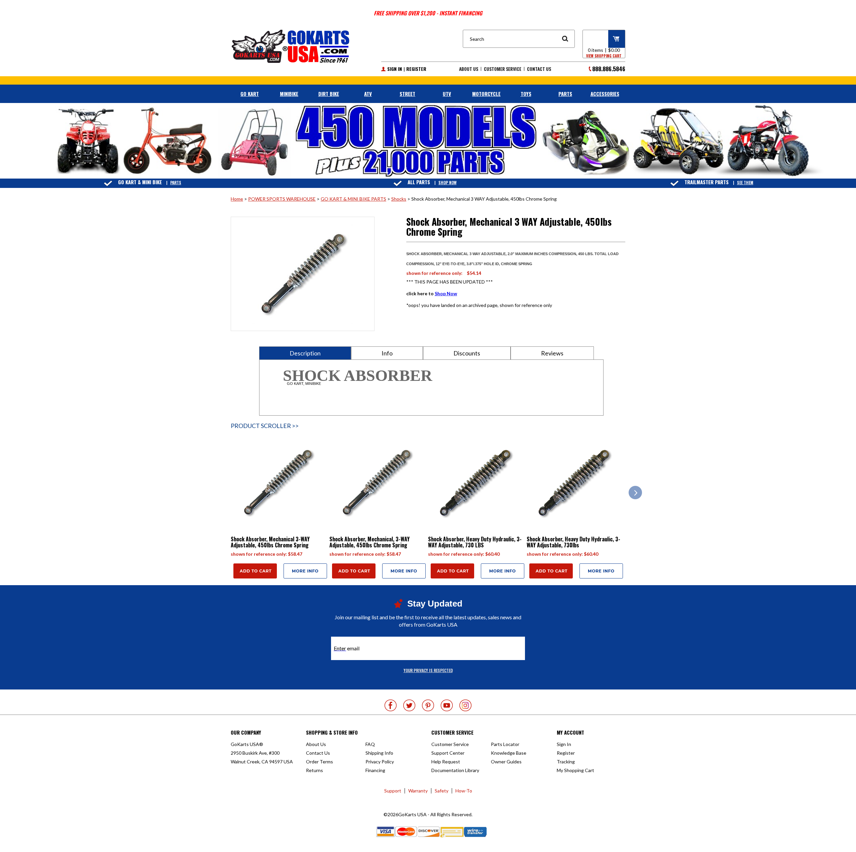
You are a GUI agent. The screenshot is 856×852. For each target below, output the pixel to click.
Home (237, 199)
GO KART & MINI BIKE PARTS (353, 199)
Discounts (466, 353)
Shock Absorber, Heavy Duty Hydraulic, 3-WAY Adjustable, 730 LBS (475, 542)
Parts (175, 182)
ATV (368, 93)
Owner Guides (506, 761)
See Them (745, 182)
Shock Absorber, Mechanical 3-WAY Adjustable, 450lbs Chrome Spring (270, 542)
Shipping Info (379, 753)
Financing (375, 770)
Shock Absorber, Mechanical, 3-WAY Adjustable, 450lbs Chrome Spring (369, 542)
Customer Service (502, 69)
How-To (463, 790)
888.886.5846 (608, 69)
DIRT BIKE (328, 93)
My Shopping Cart (575, 770)
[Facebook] (391, 705)
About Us (468, 69)
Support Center (447, 753)
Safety (441, 790)
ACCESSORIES (605, 93)
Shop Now (447, 182)
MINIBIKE (289, 93)
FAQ (370, 744)
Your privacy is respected (428, 670)
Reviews (552, 353)
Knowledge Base (508, 753)
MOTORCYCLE (486, 93)
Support (392, 790)
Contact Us (539, 69)
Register (416, 69)
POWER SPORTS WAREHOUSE (282, 199)
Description (305, 353)
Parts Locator (505, 744)
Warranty (418, 790)
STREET (407, 93)
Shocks (398, 199)
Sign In (394, 69)
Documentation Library (455, 770)
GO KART (249, 93)
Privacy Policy (379, 761)
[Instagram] (465, 705)
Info (387, 353)
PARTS (565, 93)
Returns (314, 770)
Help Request (445, 761)
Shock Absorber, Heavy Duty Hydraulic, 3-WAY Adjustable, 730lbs (573, 542)
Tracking (566, 761)
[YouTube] (447, 705)
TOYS (526, 93)
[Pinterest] (428, 705)
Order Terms (319, 761)
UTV (447, 93)
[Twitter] (409, 705)
